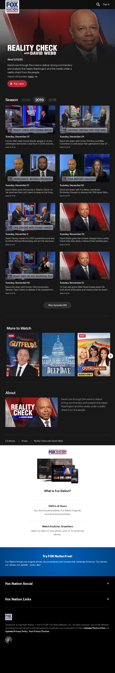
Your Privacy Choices (39, 631)
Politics (31, 77)
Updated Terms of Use (94, 628)
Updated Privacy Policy (16, 631)
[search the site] (98, 4)
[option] (22, 353)
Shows (24, 441)
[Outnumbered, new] (94, 375)
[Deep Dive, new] (58, 375)
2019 (39, 99)
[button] (98, 4)
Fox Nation (10, 441)
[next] (110, 356)
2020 (26, 99)
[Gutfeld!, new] (23, 375)
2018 (52, 99)
